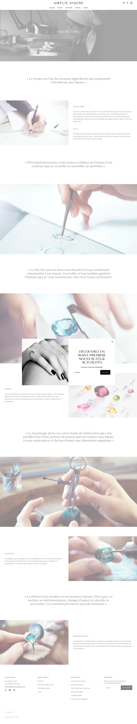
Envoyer (105, 372)
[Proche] (112, 341)
